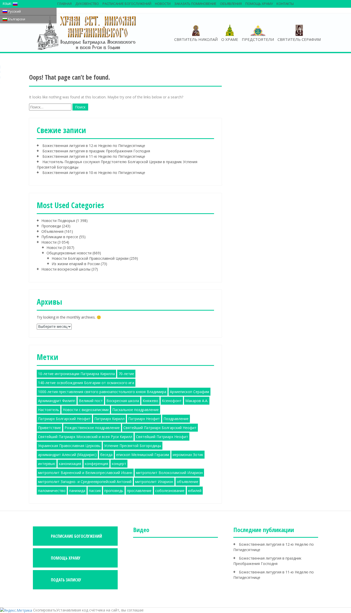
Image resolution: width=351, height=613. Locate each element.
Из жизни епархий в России (76, 263)
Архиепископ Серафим (189, 391)
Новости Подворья (58, 220)
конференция (96, 463)
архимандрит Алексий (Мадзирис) (67, 454)
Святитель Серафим (299, 39)
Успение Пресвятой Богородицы (132, 445)
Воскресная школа (122, 400)
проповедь (113, 490)
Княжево (150, 400)
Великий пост (91, 400)
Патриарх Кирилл (109, 418)
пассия (95, 490)
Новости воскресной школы (65, 269)
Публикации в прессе (59, 236)
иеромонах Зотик (188, 454)
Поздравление (176, 418)
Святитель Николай (196, 39)
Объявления (231, 3)
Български (16, 19)
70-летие (126, 373)
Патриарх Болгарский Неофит (64, 418)
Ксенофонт (172, 400)
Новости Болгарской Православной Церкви (90, 258)
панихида (77, 490)
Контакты (285, 3)
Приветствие (49, 427)
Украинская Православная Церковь (69, 445)
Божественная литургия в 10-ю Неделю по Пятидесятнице (93, 172)
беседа (106, 454)
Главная (64, 3)
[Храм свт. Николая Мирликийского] (87, 32)
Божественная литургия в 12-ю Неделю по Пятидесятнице (93, 145)
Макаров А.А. (196, 400)
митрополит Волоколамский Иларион (169, 472)
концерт (119, 463)
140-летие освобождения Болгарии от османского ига (86, 382)
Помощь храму (259, 3)
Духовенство (87, 3)
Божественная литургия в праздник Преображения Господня (96, 150)
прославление (139, 490)
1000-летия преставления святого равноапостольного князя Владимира (102, 391)
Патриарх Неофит (144, 418)
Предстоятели (258, 39)
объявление (187, 481)
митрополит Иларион (154, 481)
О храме (229, 39)
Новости (163, 3)
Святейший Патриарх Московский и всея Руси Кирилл (85, 436)
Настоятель (48, 409)
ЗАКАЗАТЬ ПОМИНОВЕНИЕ (195, 3)
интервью (46, 463)
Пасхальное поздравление (135, 409)
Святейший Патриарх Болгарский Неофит (160, 427)
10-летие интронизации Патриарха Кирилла (76, 373)
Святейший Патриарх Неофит (162, 436)
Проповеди (51, 226)
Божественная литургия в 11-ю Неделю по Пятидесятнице (93, 156)
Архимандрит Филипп (56, 400)
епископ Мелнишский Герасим (142, 454)
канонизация (70, 463)
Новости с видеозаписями (86, 409)
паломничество (52, 490)
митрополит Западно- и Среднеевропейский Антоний (85, 481)
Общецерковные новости (69, 252)
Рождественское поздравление (92, 427)
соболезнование (169, 490)
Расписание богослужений (127, 3)
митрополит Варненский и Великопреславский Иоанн (85, 472)
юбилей (194, 490)
